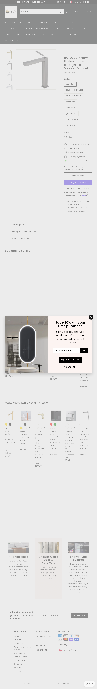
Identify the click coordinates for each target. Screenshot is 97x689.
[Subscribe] (84, 350)
